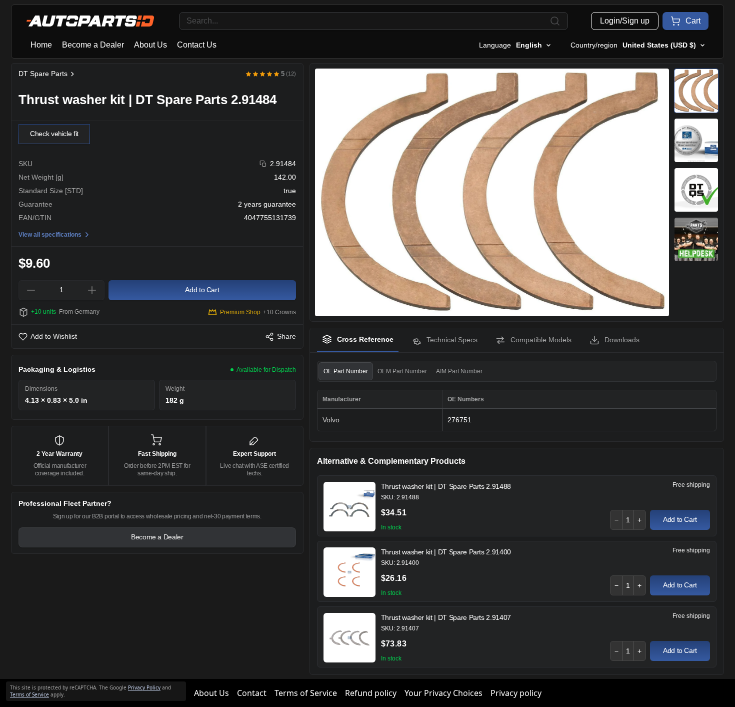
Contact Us (196, 45)
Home (41, 45)
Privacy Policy (144, 687)
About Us (150, 45)
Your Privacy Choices (443, 692)
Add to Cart (680, 519)
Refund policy (370, 692)
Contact (251, 692)
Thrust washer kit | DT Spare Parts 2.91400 (446, 552)
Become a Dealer (93, 45)
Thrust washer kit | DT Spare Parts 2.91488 (446, 486)
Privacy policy (516, 692)
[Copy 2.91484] (263, 164)
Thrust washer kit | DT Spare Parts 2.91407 (446, 617)
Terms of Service (305, 692)
